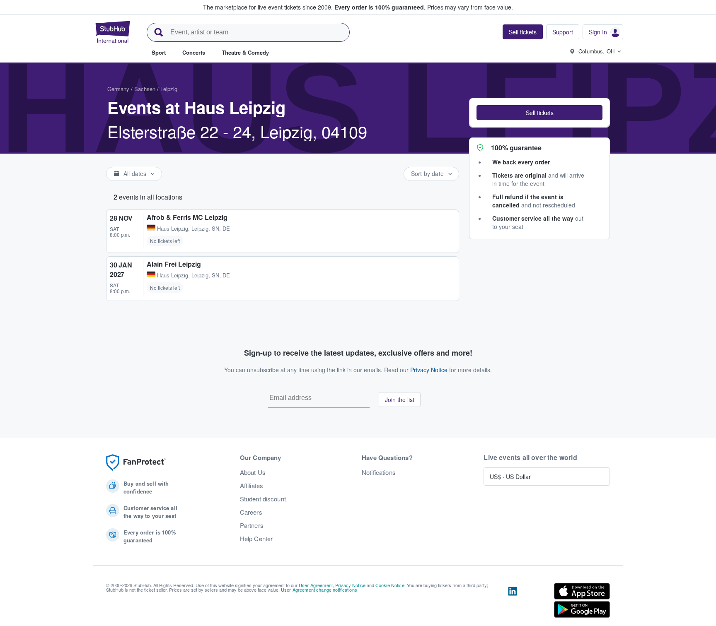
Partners (252, 525)
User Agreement (316, 585)
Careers (251, 512)
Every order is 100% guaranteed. (380, 7)
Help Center (256, 538)
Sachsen (144, 89)
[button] (539, 112)
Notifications (379, 472)
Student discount (263, 499)
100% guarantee (516, 147)
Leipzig (168, 89)
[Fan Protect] (136, 462)
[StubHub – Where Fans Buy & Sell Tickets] (113, 32)
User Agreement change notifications (319, 589)
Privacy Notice (429, 370)
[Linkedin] (513, 602)
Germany (118, 89)
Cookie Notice (389, 585)
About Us (253, 472)
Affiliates (251, 485)
